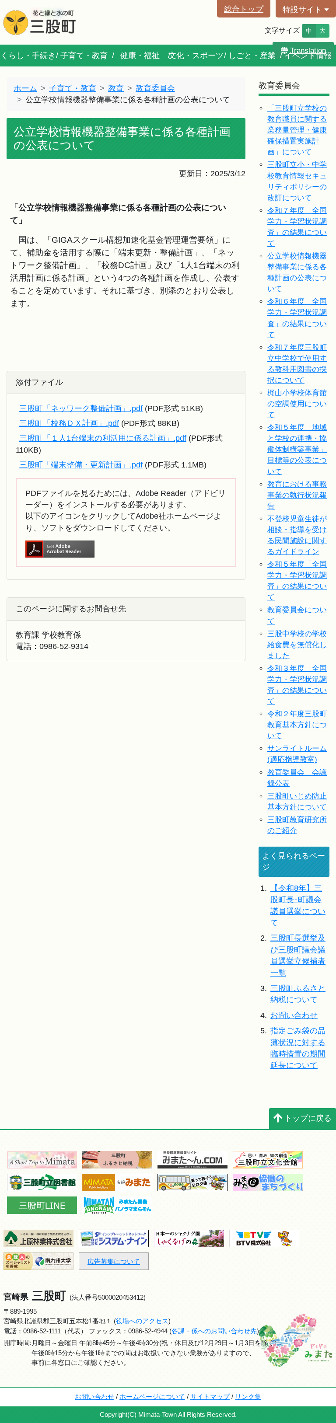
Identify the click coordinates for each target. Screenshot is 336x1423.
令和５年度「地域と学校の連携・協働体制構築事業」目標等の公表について (297, 449)
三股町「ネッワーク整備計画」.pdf (81, 408)
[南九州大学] (39, 1260)
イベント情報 (308, 55)
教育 (116, 88)
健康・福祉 (140, 55)
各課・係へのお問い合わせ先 (214, 1331)
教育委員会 (155, 88)
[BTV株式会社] (264, 1238)
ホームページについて (152, 1396)
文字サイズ (282, 30)
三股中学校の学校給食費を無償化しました (297, 645)
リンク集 (248, 1396)
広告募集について (114, 1261)
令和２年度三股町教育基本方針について (297, 725)
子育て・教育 (84, 55)
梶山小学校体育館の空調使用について (297, 404)
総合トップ (243, 9)
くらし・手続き (28, 55)
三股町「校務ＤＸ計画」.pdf (69, 423)
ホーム (25, 88)
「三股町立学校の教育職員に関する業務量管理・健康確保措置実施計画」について (297, 130)
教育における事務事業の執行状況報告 (297, 495)
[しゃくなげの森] (189, 1238)
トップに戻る (308, 1118)
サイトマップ (210, 1396)
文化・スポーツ (196, 55)
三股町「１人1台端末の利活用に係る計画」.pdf (102, 438)
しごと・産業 (252, 55)
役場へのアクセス (142, 1321)
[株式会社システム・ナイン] (114, 1238)
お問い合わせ (294, 1015)
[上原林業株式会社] (39, 1238)
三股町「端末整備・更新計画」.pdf (81, 464)
